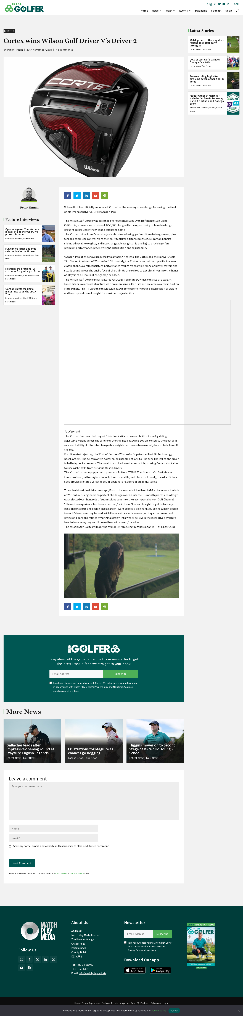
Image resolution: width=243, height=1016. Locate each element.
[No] (238, 1010)
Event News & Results (199, 107)
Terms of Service (76, 873)
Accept (174, 1010)
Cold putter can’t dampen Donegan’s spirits (205, 61)
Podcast (216, 10)
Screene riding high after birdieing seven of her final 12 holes (207, 79)
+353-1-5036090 (84, 964)
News (155, 10)
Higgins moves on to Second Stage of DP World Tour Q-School (152, 749)
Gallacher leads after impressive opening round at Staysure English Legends (30, 749)
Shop (228, 10)
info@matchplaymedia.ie (92, 973)
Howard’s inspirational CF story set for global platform (22, 270)
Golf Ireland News (31, 275)
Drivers (9, 31)
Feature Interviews (13, 238)
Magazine (201, 10)
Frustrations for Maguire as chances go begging (90, 750)
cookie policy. (159, 1010)
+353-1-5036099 (79, 969)
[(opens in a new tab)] (201, 945)
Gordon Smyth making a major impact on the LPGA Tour (20, 291)
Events (183, 10)
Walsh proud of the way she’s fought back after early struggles (207, 42)
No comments (64, 49)
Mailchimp (118, 686)
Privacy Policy (101, 686)
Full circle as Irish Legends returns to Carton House (20, 250)
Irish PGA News (29, 298)
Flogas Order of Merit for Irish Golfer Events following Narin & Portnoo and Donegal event (207, 99)
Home (144, 10)
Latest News (28, 238)
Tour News (206, 49)
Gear (169, 10)
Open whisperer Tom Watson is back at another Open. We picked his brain (22, 232)
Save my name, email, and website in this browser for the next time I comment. (61, 846)
